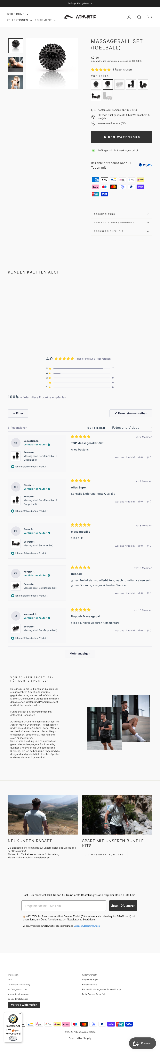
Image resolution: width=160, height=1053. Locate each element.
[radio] (96, 84)
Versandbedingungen (18, 994)
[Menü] (19, 1014)
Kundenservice (89, 984)
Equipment (44, 20)
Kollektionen (18, 20)
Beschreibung (104, 214)
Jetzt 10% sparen (123, 905)
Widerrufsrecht (89, 975)
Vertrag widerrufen (24, 1004)
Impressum (13, 975)
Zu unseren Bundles (104, 854)
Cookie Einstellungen (18, 999)
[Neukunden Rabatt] (43, 815)
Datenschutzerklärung (19, 984)
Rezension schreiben (134, 414)
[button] (111, 69)
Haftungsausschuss (17, 989)
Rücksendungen (90, 979)
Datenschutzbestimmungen (87, 926)
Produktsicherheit (109, 231)
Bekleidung (16, 14)
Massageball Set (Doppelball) (40, 587)
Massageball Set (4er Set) (38, 545)
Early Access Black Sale (94, 994)
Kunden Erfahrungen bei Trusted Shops (101, 989)
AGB (10, 979)
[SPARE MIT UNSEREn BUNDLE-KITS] (117, 815)
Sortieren (97, 428)
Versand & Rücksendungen (114, 223)
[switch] (13, 1038)
